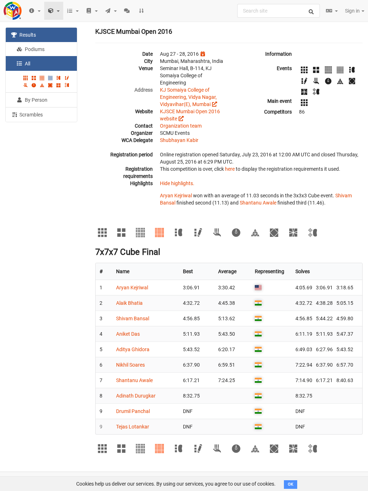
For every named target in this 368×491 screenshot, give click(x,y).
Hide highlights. (177, 183)
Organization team (181, 126)
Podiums (34, 49)
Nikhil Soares (130, 365)
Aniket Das (128, 334)
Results (27, 35)
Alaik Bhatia (129, 303)
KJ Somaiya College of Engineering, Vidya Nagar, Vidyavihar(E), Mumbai (188, 97)
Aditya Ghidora (133, 349)
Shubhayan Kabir (179, 140)
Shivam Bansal (132, 318)
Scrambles (30, 115)
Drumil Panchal (133, 411)
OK (290, 484)
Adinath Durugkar (136, 396)
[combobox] (278, 11)
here (230, 169)
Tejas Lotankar (132, 427)
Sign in (353, 11)
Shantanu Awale (258, 203)
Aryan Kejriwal (176, 195)
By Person (35, 100)
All (27, 63)
